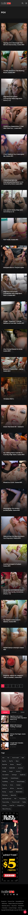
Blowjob (19, 764)
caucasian (20, 767)
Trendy (23, 712)
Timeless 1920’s (8, 399)
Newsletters (21, 905)
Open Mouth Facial (6, 798)
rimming (4, 805)
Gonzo (11, 785)
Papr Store (14, 905)
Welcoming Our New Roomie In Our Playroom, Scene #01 (13, 537)
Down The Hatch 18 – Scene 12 (13, 427)
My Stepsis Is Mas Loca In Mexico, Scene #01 (11, 621)
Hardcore (4, 788)
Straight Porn (20, 805)
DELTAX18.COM (22, 910)
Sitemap (20, 907)
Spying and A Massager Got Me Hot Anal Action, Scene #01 (13, 44)
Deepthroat (22, 774)
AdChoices (4, 903)
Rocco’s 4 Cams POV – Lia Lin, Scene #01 (13, 370)
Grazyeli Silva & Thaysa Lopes (13, 267)
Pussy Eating (22, 798)
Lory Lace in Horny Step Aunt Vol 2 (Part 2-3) (13, 211)
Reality (24, 802)
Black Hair (4, 764)
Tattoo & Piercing (6, 808)
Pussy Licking (5, 802)
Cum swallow (5, 774)
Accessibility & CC (20, 901)
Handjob (18, 785)
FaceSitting (5, 781)
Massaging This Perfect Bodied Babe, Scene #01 (11, 509)
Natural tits (13, 795)
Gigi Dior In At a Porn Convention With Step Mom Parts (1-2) (12, 98)
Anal (3, 757)
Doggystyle (5, 778)
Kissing (4, 791)
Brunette (4, 767)
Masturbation (19, 791)
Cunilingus (14, 774)
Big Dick (4, 761)
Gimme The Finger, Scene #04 (17, 734)
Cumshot (18, 771)
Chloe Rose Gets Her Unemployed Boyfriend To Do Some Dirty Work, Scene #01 (13, 182)
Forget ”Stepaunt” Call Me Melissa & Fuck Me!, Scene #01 (13, 322)
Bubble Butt (12, 767)
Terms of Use (11, 901)
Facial (12, 781)
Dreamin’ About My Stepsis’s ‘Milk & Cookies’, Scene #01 (13, 676)
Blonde (12, 764)
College (4, 771)
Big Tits (11, 761)
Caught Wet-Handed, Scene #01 (16, 743)
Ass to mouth (15, 757)
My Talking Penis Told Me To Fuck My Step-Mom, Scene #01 (13, 453)
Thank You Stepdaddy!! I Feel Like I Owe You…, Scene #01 (13, 127)
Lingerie (11, 791)
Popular (14, 712)
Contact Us (3, 901)
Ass (8, 757)
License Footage (13, 907)
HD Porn (12, 788)
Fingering (4, 785)
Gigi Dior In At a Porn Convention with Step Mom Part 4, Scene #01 (12, 293)
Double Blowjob (14, 778)
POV (15, 798)
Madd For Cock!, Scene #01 (12, 482)
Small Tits (11, 805)
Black (17, 761)
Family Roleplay (20, 781)
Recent (5, 712)
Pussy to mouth (15, 802)
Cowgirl (11, 771)
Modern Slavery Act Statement (16, 903)
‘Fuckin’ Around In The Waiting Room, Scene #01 (13, 71)
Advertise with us (6, 905)
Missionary (5, 795)
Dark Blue (14, 721)
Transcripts (4, 907)
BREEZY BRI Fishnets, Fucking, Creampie (16, 726)
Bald (23, 757)
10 (17, 686)
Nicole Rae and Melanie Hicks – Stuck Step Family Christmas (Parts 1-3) (14, 592)
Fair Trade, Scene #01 (10, 240)
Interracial (19, 788)
